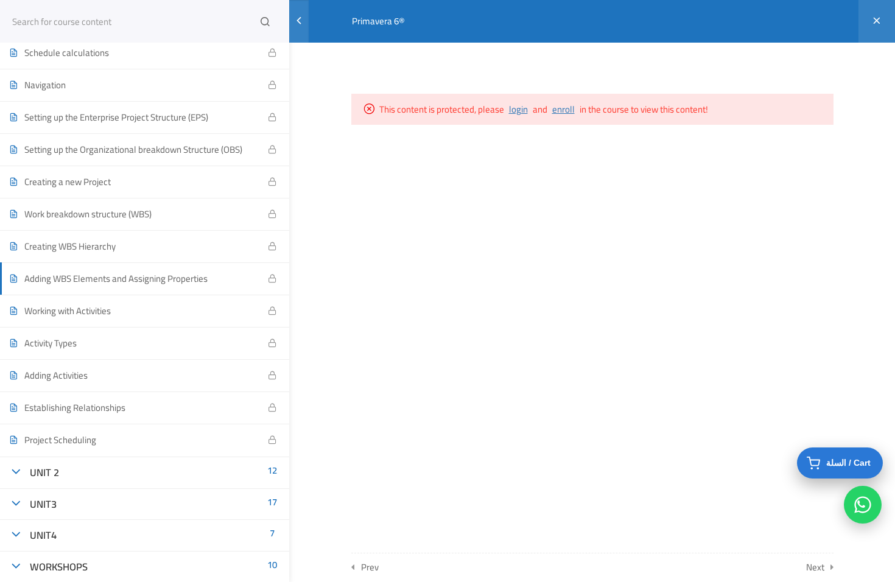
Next (815, 567)
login (518, 109)
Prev (370, 567)
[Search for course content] (265, 21)
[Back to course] (876, 21)
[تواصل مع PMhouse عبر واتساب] (863, 505)
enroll (563, 109)
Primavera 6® (378, 21)
